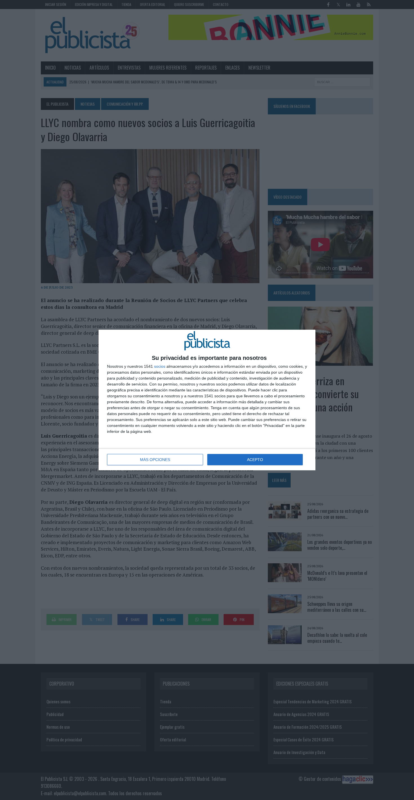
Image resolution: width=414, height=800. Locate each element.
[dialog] (207, 400)
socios (159, 366)
